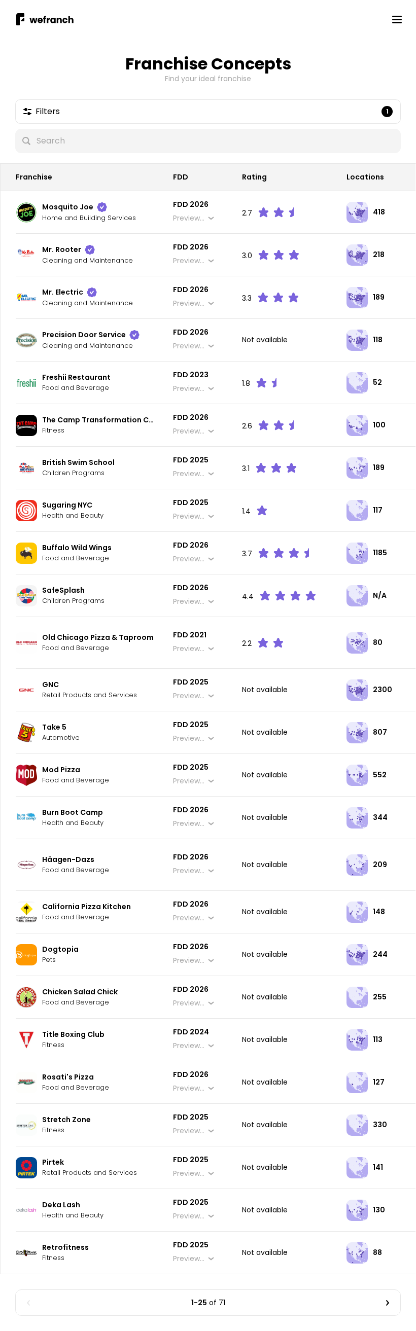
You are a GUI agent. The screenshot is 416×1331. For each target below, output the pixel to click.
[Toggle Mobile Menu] (397, 19)
